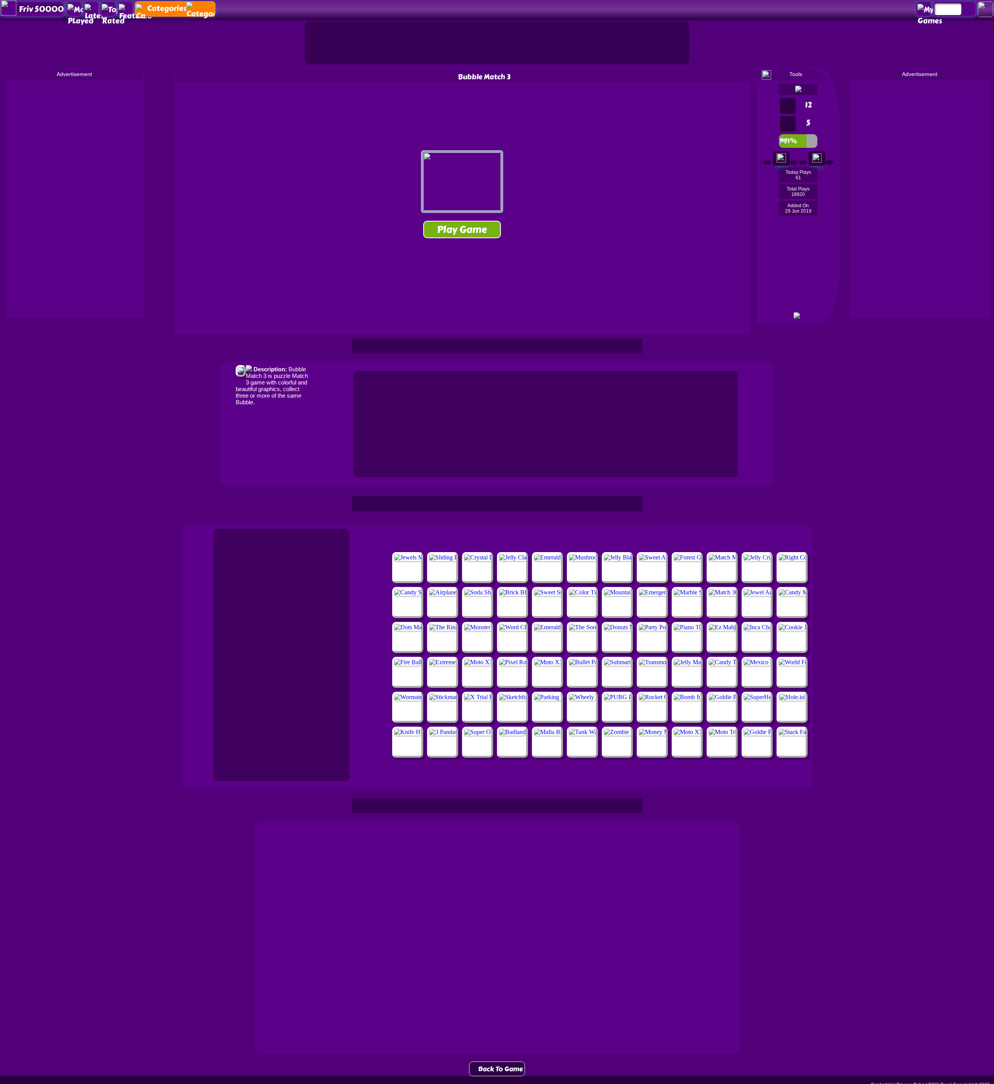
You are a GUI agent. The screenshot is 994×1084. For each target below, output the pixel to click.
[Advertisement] (497, 42)
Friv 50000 (41, 9)
